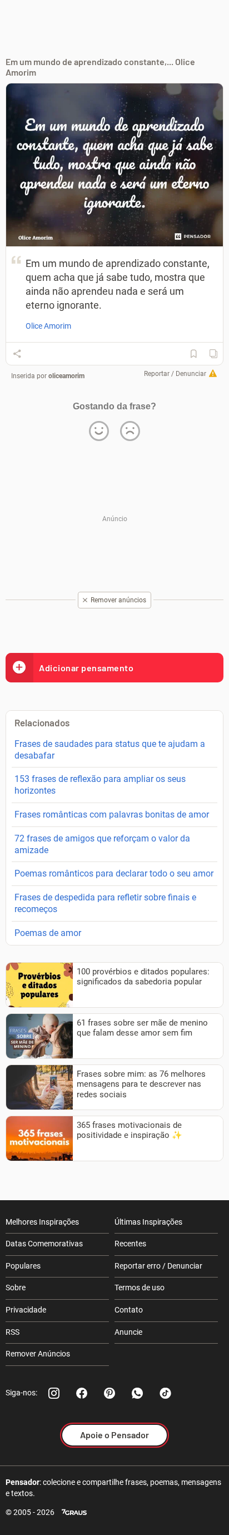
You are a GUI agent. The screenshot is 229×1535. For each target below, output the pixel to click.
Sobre (16, 1287)
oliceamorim (66, 376)
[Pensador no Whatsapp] (137, 1393)
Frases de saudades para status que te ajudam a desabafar (109, 750)
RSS (12, 1332)
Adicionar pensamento (86, 667)
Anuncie (128, 1332)
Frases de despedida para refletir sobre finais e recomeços (105, 903)
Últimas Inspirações (148, 1221)
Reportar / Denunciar (175, 374)
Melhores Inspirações (42, 1221)
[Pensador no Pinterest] (109, 1393)
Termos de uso (139, 1287)
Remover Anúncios (38, 1353)
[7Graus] (74, 1512)
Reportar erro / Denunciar (158, 1265)
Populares (23, 1265)
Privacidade (26, 1309)
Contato (128, 1309)
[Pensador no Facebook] (82, 1393)
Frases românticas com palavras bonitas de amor (111, 814)
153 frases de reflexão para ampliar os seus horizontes (100, 785)
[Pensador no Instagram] (54, 1393)
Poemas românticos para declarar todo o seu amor (113, 873)
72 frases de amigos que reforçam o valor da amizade (102, 844)
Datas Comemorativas (44, 1243)
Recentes (130, 1243)
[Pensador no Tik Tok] (165, 1393)
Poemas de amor (47, 933)
